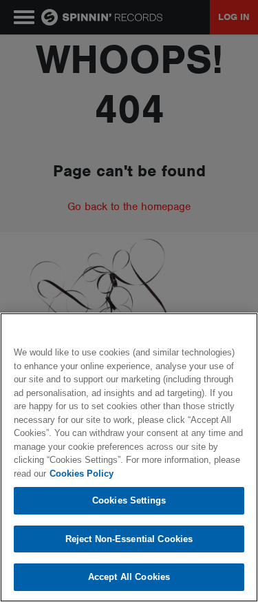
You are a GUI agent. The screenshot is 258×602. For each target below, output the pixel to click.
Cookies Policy (82, 473)
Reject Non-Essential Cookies (129, 539)
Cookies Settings (129, 500)
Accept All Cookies (129, 577)
